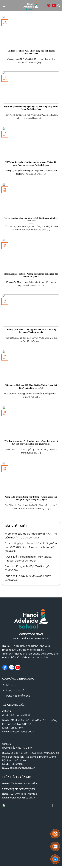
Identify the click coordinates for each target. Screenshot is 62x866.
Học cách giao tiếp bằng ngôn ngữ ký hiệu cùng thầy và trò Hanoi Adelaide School (31, 107)
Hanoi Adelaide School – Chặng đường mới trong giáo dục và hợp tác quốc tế (31, 275)
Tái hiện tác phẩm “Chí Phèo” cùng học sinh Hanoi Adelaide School (31, 52)
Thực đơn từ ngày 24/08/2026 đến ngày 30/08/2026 (28, 568)
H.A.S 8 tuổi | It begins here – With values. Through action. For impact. (28, 558)
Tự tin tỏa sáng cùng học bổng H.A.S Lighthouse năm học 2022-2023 (31, 219)
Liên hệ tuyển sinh (18, 776)
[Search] (58, 6)
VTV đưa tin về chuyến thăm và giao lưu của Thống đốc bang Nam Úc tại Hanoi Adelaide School (31, 163)
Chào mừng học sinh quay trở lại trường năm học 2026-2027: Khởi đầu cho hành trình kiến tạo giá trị (31, 546)
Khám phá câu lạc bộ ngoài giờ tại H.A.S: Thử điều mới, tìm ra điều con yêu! (31, 535)
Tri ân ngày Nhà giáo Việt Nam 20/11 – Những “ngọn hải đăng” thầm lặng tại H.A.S (31, 386)
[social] (5, 662)
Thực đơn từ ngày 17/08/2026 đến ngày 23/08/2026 (28, 577)
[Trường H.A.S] (31, 5)
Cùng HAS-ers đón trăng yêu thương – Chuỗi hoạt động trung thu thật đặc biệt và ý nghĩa (31, 498)
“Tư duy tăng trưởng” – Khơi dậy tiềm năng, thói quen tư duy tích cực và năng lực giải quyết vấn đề (31, 442)
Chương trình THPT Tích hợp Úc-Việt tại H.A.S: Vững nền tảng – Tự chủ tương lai (31, 330)
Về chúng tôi (13, 704)
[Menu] (3, 5)
